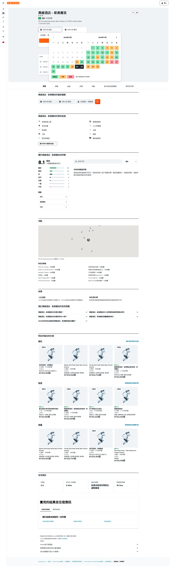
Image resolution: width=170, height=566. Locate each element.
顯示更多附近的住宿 (132, 341)
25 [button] (58, 67)
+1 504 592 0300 (44, 24)
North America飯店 (58, 561)
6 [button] (67, 53)
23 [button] (82, 62)
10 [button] (53, 57)
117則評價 (49, 18)
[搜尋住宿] (3, 13)
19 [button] (63, 62)
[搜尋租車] (3, 17)
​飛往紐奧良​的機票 (48, 521)
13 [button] (67, 57)
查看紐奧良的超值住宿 (132, 383)
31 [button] (53, 71)
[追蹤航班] (3, 31)
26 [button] (63, 67)
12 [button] (63, 57)
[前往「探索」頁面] (3, 27)
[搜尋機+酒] (3, 21)
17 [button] (53, 62)
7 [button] (72, 53)
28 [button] (72, 67)
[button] (3, 3)
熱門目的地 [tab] (56, 509)
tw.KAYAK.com (42, 561)
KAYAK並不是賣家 (46, 544)
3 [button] (53, 53)
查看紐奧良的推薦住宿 (132, 425)
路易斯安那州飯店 (77, 561)
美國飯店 (67, 561)
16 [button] (82, 57)
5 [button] (62, 53)
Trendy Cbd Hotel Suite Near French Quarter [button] (101, 366)
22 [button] (77, 62)
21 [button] (72, 62)
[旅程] (3, 37)
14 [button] (72, 57)
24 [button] (53, 67)
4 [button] (58, 53)
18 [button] (58, 62)
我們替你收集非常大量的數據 (50, 548)
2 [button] (81, 48)
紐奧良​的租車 (77, 521)
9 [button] (81, 53)
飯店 (49, 561)
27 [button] (67, 67)
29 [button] (77, 67)
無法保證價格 (63, 538)
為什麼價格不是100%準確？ (50, 552)
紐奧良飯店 (107, 521)
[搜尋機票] (3, 9)
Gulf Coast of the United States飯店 (93, 561)
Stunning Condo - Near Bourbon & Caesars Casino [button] (125, 451)
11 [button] (58, 57)
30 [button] (82, 67)
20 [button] (68, 62)
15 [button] (77, 57)
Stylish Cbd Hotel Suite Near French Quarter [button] (75, 366)
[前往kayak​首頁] (13, 3)
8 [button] (77, 53)
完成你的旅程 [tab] (45, 509)
